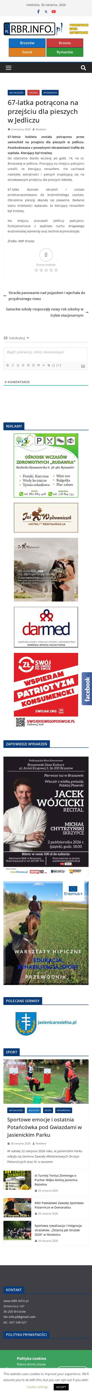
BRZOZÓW (34, 1110)
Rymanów (65, 52)
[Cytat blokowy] (38, 365)
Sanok (27, 52)
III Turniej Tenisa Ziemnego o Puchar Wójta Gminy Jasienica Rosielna (56, 1179)
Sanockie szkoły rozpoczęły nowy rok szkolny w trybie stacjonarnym (44, 312)
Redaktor (41, 129)
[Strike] (22, 365)
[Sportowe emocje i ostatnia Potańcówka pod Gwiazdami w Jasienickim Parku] (46, 1081)
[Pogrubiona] (7, 365)
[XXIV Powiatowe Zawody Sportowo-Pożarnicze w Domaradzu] (17, 1208)
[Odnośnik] (48, 365)
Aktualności (16, 92)
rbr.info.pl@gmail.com (19, 1317)
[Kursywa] (12, 365)
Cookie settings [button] (37, 1387)
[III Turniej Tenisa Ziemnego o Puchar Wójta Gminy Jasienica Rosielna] (17, 1183)
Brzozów (27, 43)
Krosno (65, 43)
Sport (48, 1110)
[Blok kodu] (43, 365)
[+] (58, 365)
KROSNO (33, 92)
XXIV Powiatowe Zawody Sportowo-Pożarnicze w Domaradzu (59, 1205)
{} (53, 365)
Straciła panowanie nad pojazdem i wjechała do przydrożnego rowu (47, 295)
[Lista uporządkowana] (28, 365)
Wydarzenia (50, 92)
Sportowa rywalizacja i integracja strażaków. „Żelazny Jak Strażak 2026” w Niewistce (58, 1230)
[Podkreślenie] (17, 365)
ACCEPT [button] (61, 1387)
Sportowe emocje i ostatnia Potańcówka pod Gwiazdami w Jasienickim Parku (44, 1127)
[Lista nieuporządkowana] (33, 365)
